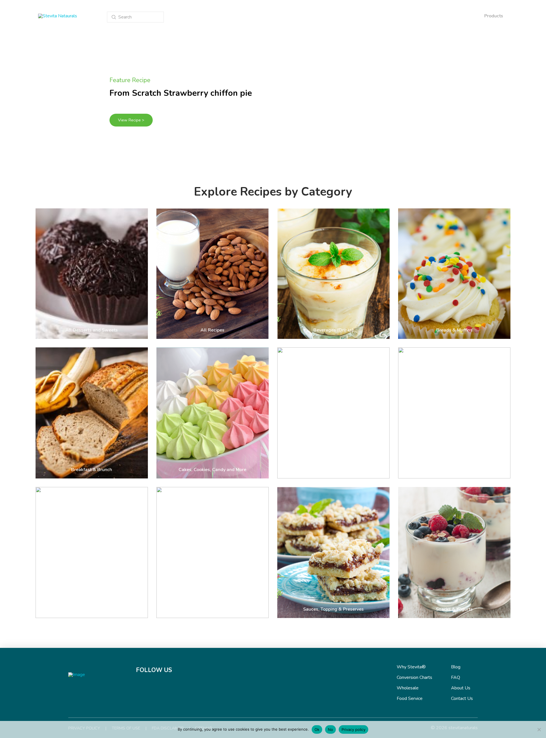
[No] (539, 729)
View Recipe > (131, 120)
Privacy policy (353, 729)
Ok (317, 729)
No (330, 729)
